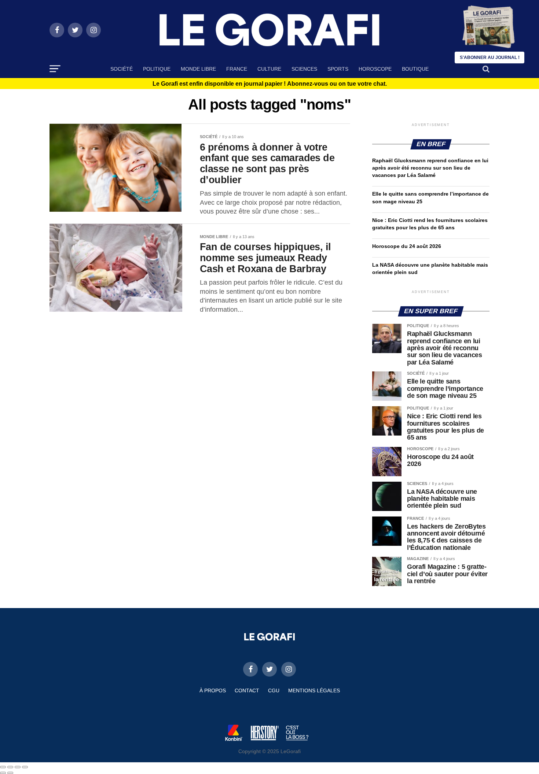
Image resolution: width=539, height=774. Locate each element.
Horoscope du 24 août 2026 (406, 246)
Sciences (304, 69)
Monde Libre (198, 69)
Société (121, 69)
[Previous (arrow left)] (3, 773)
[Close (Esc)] (3, 767)
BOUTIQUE (415, 69)
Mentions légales (314, 690)
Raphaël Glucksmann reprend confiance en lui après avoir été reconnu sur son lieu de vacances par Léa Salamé (430, 168)
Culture (269, 69)
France (236, 69)
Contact (247, 690)
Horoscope (375, 69)
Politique (156, 69)
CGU (273, 690)
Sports (337, 69)
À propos (212, 690)
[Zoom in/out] (25, 767)
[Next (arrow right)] (10, 773)
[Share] (10, 767)
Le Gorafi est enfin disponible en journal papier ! (270, 84)
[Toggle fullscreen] (18, 767)
